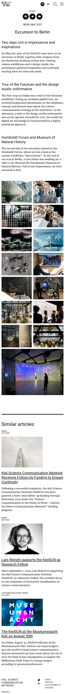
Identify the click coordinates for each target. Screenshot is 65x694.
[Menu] (61, 4)
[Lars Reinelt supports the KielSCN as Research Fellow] (22, 539)
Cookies (49, 688)
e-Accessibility (53, 685)
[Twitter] (39, 680)
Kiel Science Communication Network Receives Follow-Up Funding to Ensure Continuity (32, 477)
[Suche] (55, 4)
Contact (6, 692)
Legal (48, 680)
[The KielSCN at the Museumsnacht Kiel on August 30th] (22, 612)
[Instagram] (39, 683)
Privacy (49, 682)
